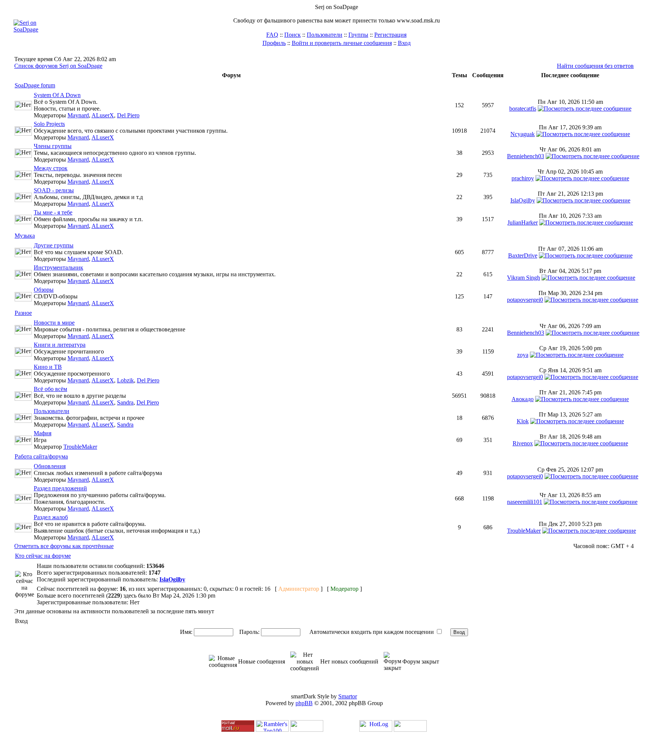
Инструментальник (58, 267)
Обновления (50, 466)
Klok (523, 421)
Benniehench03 (525, 156)
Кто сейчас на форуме (43, 556)
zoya (522, 355)
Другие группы (54, 245)
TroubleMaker (80, 446)
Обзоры (44, 289)
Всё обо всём (50, 389)
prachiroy (523, 178)
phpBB (304, 703)
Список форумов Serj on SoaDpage (58, 66)
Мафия (42, 433)
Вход (404, 43)
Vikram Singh (523, 277)
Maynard (78, 115)
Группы (358, 34)
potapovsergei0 (525, 300)
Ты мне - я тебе (53, 212)
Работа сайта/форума (41, 456)
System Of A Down (57, 95)
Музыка (25, 235)
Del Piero (128, 115)
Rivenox (523, 443)
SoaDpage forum (35, 85)
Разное (23, 313)
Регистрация (390, 34)
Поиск (292, 34)
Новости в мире (54, 322)
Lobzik (125, 380)
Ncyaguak (522, 134)
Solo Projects (49, 124)
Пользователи (324, 34)
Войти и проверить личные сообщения (342, 43)
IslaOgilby (522, 200)
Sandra (125, 402)
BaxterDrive (522, 255)
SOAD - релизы (54, 190)
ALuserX (103, 115)
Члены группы (53, 146)
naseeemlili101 (524, 502)
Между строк (51, 168)
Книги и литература (60, 345)
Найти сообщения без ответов (595, 66)
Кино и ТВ (48, 367)
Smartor (347, 696)
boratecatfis (522, 108)
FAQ (272, 34)
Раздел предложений (60, 488)
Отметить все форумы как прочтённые (64, 546)
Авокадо (523, 399)
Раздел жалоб (51, 517)
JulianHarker (522, 222)
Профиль (274, 43)
